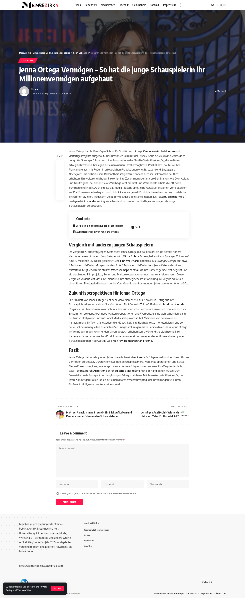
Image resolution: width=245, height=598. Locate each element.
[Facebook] (195, 5)
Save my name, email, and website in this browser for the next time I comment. (98, 493)
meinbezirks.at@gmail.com (46, 565)
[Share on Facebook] (60, 164)
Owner (34, 88)
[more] (180, 5)
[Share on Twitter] (60, 172)
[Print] (60, 188)
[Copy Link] (60, 180)
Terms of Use (24, 590)
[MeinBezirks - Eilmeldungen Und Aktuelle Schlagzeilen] (39, 5)
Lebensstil (28, 60)
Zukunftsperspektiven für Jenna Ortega (97, 231)
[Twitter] (198, 5)
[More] (60, 196)
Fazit (137, 227)
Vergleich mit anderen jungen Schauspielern (99, 225)
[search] (207, 5)
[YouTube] (202, 5)
